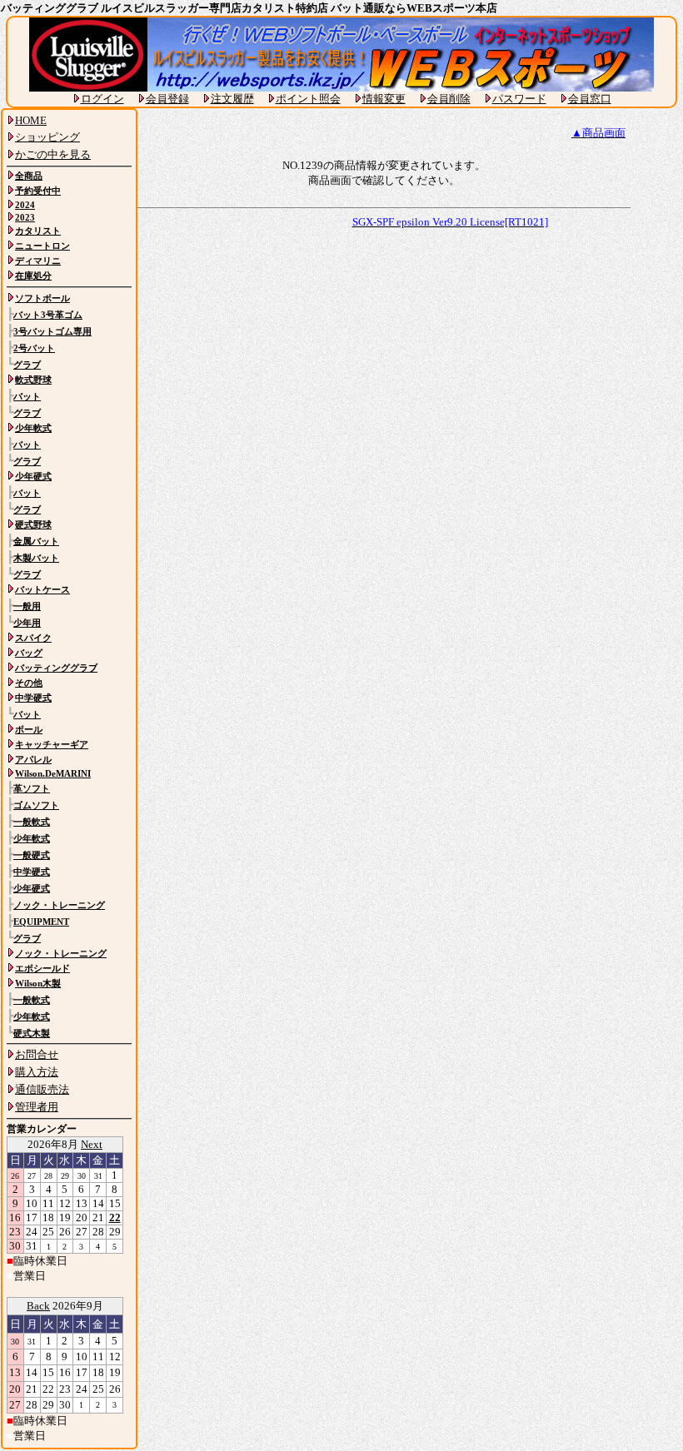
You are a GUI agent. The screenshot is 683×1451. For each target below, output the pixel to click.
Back (38, 1305)
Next (91, 1144)
